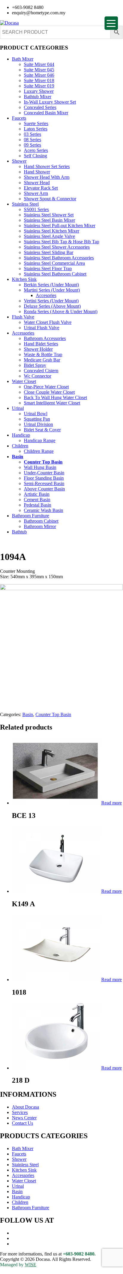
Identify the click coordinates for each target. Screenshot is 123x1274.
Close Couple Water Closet (49, 392)
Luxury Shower (39, 91)
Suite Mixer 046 (39, 75)
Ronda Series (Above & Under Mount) (60, 311)
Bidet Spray (35, 365)
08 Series (32, 139)
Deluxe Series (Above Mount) (52, 306)
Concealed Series (40, 107)
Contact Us (22, 1123)
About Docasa (25, 1107)
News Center (24, 1117)
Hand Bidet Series (41, 343)
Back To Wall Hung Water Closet (55, 397)
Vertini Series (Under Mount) (51, 300)
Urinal (18, 408)
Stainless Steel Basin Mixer (49, 220)
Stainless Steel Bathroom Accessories (59, 257)
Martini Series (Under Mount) (52, 290)
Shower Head (37, 182)
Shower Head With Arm (46, 177)
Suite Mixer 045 (39, 69)
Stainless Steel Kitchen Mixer (51, 230)
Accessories (23, 333)
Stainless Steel (25, 204)
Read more (111, 802)
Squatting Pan (37, 418)
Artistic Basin (36, 494)
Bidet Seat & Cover (42, 429)
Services (20, 1112)
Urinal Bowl (35, 413)
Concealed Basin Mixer (46, 112)
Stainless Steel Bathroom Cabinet (55, 273)
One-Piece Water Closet (46, 386)
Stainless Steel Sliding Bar (48, 252)
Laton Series (35, 128)
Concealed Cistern (41, 370)
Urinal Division (38, 424)
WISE (30, 1264)
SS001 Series (36, 209)
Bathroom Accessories (45, 338)
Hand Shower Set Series (47, 166)
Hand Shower (37, 171)
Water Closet (24, 381)
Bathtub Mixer (37, 96)
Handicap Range (39, 440)
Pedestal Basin (37, 504)
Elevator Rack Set (41, 187)
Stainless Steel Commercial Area (54, 263)
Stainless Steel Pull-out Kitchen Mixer (59, 225)
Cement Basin (37, 499)
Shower (19, 161)
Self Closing (35, 155)
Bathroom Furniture (30, 515)
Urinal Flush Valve (41, 327)
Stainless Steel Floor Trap (48, 268)
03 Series (32, 134)
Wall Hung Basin (40, 467)
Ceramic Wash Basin (43, 510)
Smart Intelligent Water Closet (52, 402)
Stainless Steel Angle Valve (49, 236)
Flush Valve (23, 316)
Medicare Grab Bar (42, 359)
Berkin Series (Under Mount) (51, 284)
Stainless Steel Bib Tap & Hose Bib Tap (61, 241)
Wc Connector (37, 375)
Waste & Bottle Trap (43, 354)
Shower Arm (36, 193)
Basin (17, 456)
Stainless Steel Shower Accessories (57, 247)
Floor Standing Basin (44, 478)
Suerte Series (36, 123)
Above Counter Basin (44, 488)
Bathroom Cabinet (41, 521)
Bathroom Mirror (40, 526)
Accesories (46, 295)
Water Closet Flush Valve (47, 322)
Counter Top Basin (43, 461)
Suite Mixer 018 (39, 80)
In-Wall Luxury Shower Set (50, 101)
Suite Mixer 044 (39, 64)
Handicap (21, 435)
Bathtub (19, 531)
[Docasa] (9, 22)
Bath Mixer (22, 58)
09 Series (32, 144)
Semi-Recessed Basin (44, 483)
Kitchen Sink (24, 279)
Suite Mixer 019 (39, 85)
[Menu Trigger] (111, 23)
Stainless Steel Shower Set (49, 214)
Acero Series (36, 150)
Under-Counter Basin (44, 472)
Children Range (39, 451)
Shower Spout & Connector (50, 198)
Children (20, 445)
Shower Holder (38, 349)
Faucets (19, 118)
